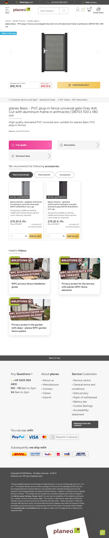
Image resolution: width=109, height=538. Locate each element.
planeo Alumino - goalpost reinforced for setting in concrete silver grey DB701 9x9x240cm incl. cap (26, 204)
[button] (6, 2)
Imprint (47, 397)
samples (91, 2)
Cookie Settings (83, 405)
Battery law (80, 401)
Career (47, 393)
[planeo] (67, 531)
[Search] (63, 10)
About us (48, 380)
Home (8, 21)
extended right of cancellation (25, 508)
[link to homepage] (21, 10)
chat (26, 2)
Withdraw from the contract (82, 424)
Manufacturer (51, 384)
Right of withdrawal (85, 397)
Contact (48, 388)
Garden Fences (18, 21)
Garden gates (33, 21)
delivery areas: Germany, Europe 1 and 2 (28, 496)
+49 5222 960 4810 (59, 2)
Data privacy (80, 393)
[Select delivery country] (6, 2)
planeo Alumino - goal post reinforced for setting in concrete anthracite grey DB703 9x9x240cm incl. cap (63, 205)
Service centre (82, 380)
